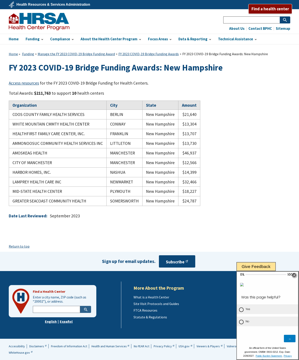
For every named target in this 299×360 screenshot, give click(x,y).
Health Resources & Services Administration (53, 4)
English (51, 321)
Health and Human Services (109, 346)
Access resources (24, 83)
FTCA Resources (145, 310)
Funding (28, 54)
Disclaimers (36, 346)
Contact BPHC (260, 28)
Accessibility (17, 346)
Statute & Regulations (150, 317)
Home (13, 54)
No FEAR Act (141, 346)
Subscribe (175, 262)
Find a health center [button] (270, 8)
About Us (236, 28)
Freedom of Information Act (69, 346)
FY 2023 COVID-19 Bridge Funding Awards (148, 54)
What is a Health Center (151, 297)
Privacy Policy (163, 346)
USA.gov (184, 346)
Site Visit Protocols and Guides (156, 303)
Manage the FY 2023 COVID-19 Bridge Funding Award (76, 54)
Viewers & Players (208, 346)
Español (66, 321)
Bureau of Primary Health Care (39, 21)
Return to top (19, 246)
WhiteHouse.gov (19, 353)
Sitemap (282, 28)
